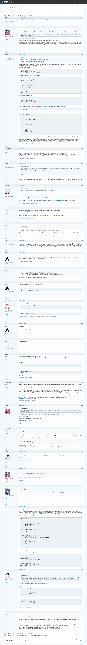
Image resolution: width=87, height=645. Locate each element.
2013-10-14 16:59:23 (22, 185)
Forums (59, 2)
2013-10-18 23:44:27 (22, 354)
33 (22, 15)
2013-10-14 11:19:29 (22, 17)
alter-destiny (21, 261)
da (20, 49)
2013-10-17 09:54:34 (22, 267)
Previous (8, 15)
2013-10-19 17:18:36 (22, 506)
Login (19, 7)
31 (18, 15)
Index (5, 7)
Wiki (64, 2)
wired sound (26, 261)
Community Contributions (15, 13)
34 (24, 15)
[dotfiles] (22, 460)
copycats (30, 261)
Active (76, 9)
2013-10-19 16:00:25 (22, 486)
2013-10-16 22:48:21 (22, 240)
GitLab (68, 2)
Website (7, 39)
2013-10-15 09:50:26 (22, 222)
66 (29, 15)
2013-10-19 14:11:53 (22, 451)
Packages (53, 2)
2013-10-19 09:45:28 (22, 405)
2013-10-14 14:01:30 (22, 148)
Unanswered (81, 9)
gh (19, 49)
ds (22, 49)
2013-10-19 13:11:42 (22, 428)
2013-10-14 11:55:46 (22, 26)
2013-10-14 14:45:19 (22, 163)
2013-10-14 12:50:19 (22, 54)
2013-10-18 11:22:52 (22, 323)
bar (44, 106)
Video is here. (21, 398)
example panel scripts (31, 200)
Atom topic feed (80, 639)
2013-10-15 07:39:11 (22, 208)
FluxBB (81, 640)
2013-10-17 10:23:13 (22, 282)
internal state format (57, 200)
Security (73, 2)
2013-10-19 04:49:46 (22, 382)
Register (15, 7)
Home (48, 2)
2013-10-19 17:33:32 (22, 569)
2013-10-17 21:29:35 (22, 300)
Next (32, 15)
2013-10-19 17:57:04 (22, 611)
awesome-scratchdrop (63, 257)
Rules (8, 7)
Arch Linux (7, 2)
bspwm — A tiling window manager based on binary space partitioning (43, 13)
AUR (78, 2)
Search (11, 7)
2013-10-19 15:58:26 (22, 468)
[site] (20, 460)
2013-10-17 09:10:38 (22, 252)
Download (83, 2)
